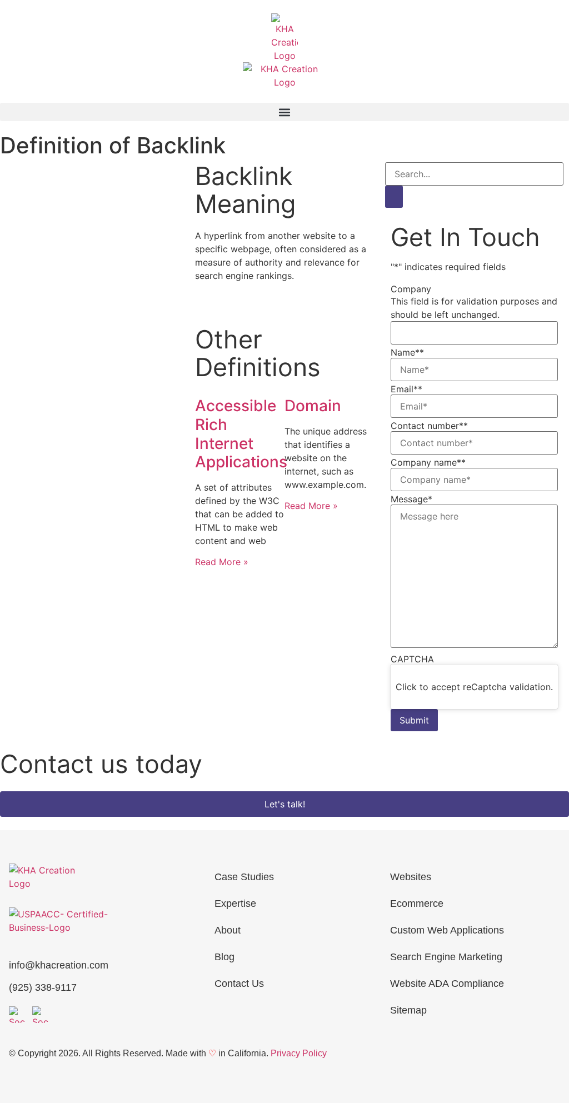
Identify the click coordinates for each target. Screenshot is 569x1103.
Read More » (221, 561)
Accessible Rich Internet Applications (241, 433)
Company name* (428, 462)
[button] (284, 112)
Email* (406, 389)
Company (411, 289)
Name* (407, 352)
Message (411, 499)
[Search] (394, 197)
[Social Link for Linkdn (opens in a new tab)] (40, 1014)
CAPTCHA (412, 659)
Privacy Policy (299, 1053)
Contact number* (429, 425)
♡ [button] (212, 1053)
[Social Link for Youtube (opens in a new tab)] (17, 1014)
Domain (312, 405)
